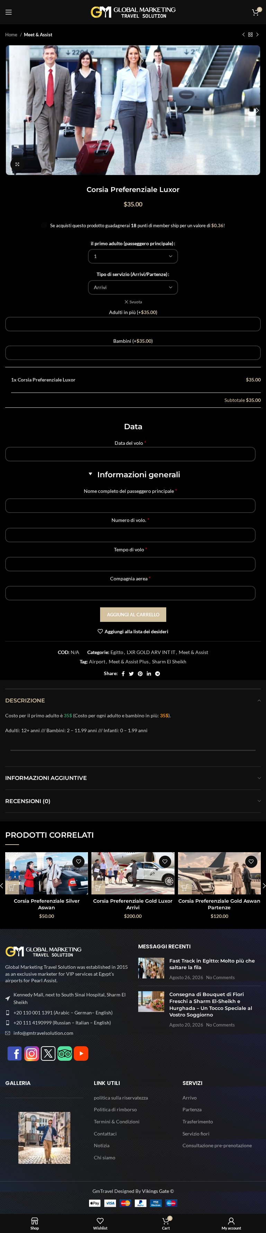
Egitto (116, 652)
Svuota (136, 301)
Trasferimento (198, 1121)
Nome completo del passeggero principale (130, 490)
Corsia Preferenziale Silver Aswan (47, 904)
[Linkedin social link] (149, 673)
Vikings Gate (155, 1191)
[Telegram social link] (157, 673)
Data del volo (130, 442)
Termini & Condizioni (117, 1121)
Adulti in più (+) (133, 312)
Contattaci (105, 1134)
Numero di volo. (130, 519)
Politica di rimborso (115, 1109)
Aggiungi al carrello (133, 614)
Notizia (101, 1145)
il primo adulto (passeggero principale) (132, 243)
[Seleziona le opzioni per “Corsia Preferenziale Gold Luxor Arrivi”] (98, 887)
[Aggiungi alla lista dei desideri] (78, 862)
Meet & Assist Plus (129, 661)
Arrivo (190, 1098)
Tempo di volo (130, 549)
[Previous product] (243, 34)
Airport (97, 661)
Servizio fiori (196, 1134)
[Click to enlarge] (17, 164)
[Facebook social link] (123, 673)
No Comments (220, 977)
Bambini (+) (133, 341)
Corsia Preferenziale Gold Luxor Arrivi (132, 904)
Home (11, 34)
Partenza (192, 1109)
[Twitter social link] (131, 673)
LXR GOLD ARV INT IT (151, 652)
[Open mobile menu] (9, 12)
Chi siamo (104, 1157)
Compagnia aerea (130, 578)
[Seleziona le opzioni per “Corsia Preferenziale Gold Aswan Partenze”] (185, 887)
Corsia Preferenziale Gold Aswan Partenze (219, 904)
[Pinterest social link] (140, 673)
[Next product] (257, 34)
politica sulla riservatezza (121, 1098)
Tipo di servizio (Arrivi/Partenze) (132, 274)
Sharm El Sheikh (169, 661)
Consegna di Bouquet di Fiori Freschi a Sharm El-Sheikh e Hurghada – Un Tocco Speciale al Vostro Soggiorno (210, 1004)
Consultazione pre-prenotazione (217, 1145)
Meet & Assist (38, 34)
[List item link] (66, 1012)
